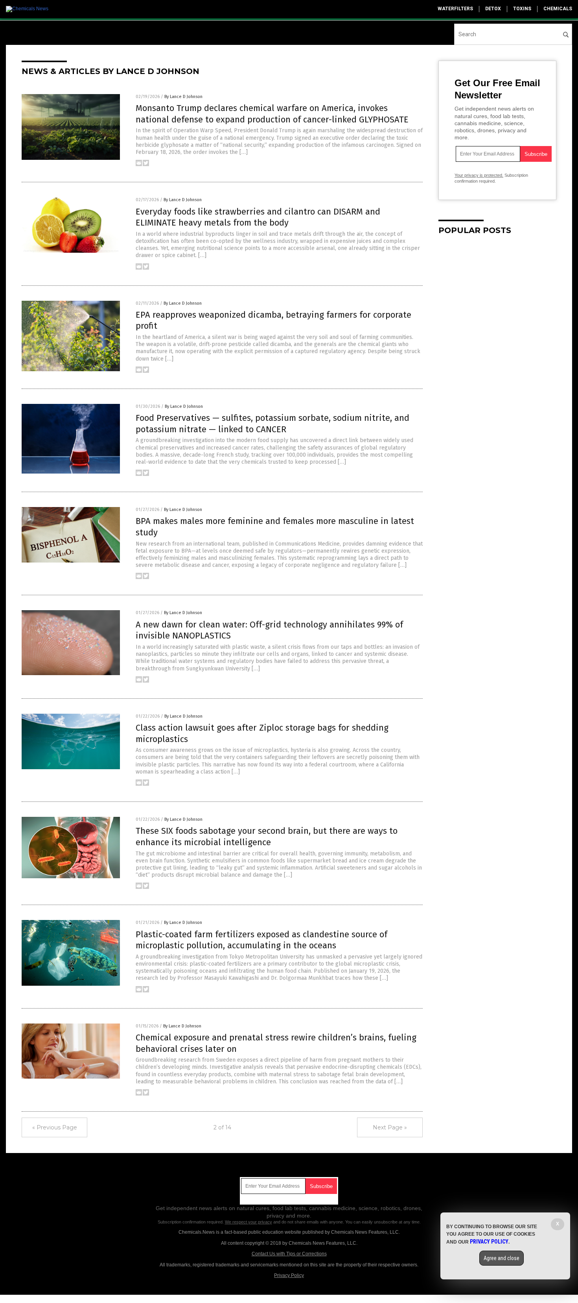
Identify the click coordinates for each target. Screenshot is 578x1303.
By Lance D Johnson (183, 96)
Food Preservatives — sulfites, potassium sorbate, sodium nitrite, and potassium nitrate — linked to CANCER (272, 424)
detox (493, 8)
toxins (522, 8)
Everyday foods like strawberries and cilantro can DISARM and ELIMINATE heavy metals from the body (258, 217)
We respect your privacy (248, 1222)
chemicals (557, 8)
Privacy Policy (289, 1275)
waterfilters (455, 8)
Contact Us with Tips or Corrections (289, 1254)
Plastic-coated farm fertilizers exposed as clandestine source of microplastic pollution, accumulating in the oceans (261, 940)
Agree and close (501, 1258)
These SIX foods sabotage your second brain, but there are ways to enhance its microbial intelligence (267, 836)
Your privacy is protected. (479, 175)
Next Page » (390, 1127)
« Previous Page (54, 1127)
